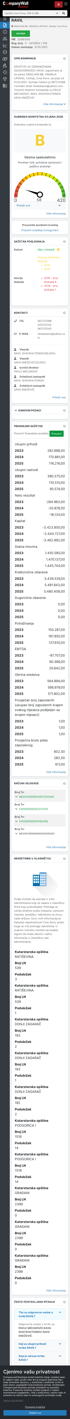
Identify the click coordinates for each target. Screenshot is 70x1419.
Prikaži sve (59, 397)
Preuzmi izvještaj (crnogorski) (39, 230)
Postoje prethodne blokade (49, 263)
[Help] (65, 4)
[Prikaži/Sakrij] (57, 13)
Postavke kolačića (35, 1406)
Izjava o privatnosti (13, 1400)
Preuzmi (57, 433)
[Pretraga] (63, 13)
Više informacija (53, 104)
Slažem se (35, 1412)
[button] (59, 4)
